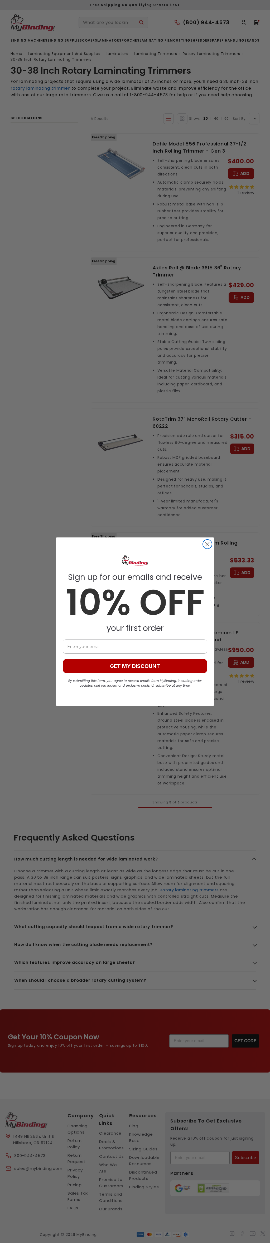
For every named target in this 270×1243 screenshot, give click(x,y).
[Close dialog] (207, 544)
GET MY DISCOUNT (135, 666)
